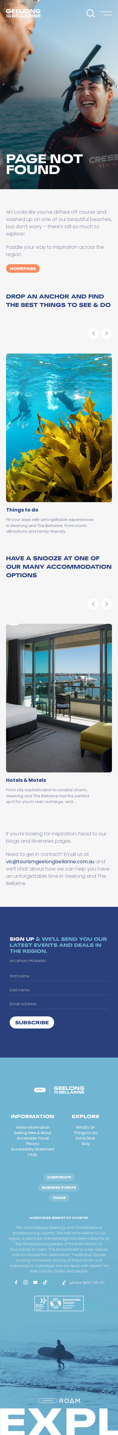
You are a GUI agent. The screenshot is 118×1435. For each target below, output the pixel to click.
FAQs (32, 1154)
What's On (85, 1127)
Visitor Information (33, 1127)
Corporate (59, 1177)
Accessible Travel (33, 1138)
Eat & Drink (85, 1138)
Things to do (85, 1132)
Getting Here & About (32, 1132)
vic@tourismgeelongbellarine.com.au (50, 861)
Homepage (23, 268)
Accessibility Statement (32, 1149)
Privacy (32, 1143)
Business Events (59, 1188)
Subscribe (32, 1022)
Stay (85, 1143)
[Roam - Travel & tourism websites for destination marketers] (70, 1400)
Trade (59, 1198)
